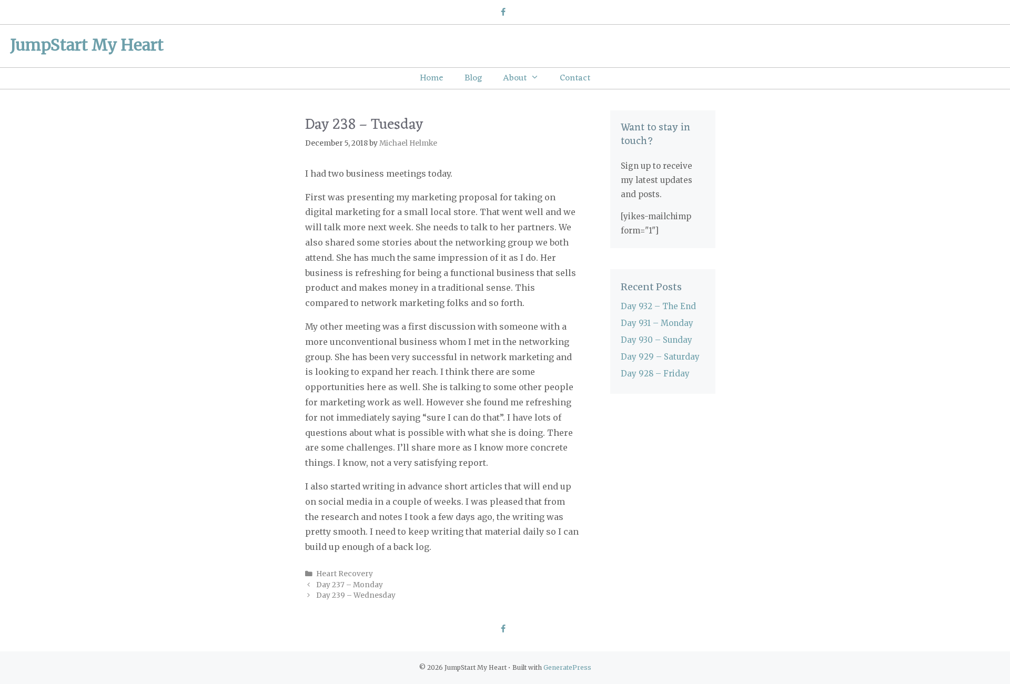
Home (431, 78)
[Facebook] (503, 12)
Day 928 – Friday (655, 374)
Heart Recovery (344, 573)
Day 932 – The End (658, 306)
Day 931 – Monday (657, 323)
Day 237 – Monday (349, 584)
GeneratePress (567, 667)
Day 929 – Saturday (660, 357)
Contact (575, 78)
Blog (473, 78)
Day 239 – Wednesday (356, 595)
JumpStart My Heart (87, 45)
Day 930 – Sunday (656, 340)
